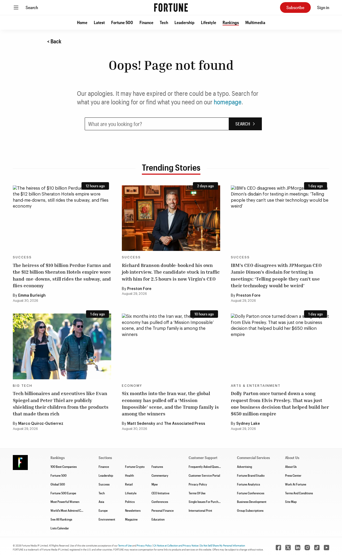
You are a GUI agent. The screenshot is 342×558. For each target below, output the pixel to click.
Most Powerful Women (64, 501)
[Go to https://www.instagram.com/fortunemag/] (307, 547)
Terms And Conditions (299, 493)
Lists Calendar (59, 528)
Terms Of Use (197, 493)
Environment (107, 519)
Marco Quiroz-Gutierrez (40, 424)
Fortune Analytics (248, 484)
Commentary (159, 475)
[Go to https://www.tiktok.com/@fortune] (317, 547)
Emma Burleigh (32, 295)
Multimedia (255, 22)
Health (129, 475)
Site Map (291, 501)
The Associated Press (184, 424)
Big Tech (22, 385)
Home (82, 22)
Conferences (159, 501)
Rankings (231, 22)
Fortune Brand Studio (251, 475)
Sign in (323, 7)
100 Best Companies (63, 466)
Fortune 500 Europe (63, 493)
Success (22, 257)
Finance (146, 22)
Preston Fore (139, 289)
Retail (129, 484)
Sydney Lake (248, 424)
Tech (164, 22)
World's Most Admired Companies (72, 510)
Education (158, 519)
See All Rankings (61, 519)
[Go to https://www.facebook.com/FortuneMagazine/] (278, 547)
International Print (200, 510)
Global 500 (57, 484)
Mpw (154, 484)
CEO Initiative (160, 493)
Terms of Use (125, 545)
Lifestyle (208, 22)
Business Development (251, 501)
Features (157, 466)
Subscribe (295, 7)
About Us (291, 466)
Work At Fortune (295, 484)
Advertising (244, 466)
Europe (103, 510)
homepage (228, 102)
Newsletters (133, 510)
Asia (101, 501)
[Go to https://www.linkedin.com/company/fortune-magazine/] (297, 547)
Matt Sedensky (141, 424)
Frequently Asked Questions (207, 466)
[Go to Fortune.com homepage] (171, 7)
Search (32, 7)
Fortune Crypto (135, 466)
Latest (99, 22)
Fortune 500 (122, 22)
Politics (130, 501)
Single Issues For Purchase (206, 501)
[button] (82, 22)
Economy (132, 385)
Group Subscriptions (250, 510)
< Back (54, 41)
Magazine (131, 519)
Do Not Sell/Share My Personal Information (222, 545)
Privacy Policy (198, 484)
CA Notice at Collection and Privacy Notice (176, 545)
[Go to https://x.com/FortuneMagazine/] (288, 547)
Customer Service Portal (204, 475)
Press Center (293, 475)
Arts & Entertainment (256, 385)
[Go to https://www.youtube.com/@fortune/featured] (326, 547)
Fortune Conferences (250, 493)
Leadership (184, 22)
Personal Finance (162, 510)
